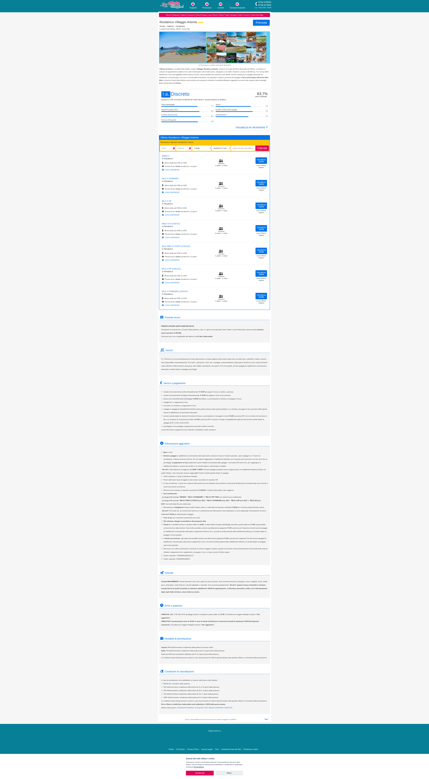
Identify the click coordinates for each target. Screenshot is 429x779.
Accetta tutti (199, 773)
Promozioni (206, 8)
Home (171, 749)
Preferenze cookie (251, 749)
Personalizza (199, 767)
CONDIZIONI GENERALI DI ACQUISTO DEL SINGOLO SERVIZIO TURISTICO (204, 708)
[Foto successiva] (204, 48)
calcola (262, 148)
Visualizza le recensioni (252, 127)
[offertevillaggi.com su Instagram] (217, 737)
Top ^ (267, 719)
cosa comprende (172, 170)
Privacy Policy (193, 749)
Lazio (210, 15)
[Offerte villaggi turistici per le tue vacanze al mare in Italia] (171, 5)
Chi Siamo (180, 749)
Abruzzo (169, 15)
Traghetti (192, 8)
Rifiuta (229, 773)
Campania (191, 15)
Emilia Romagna (201, 15)
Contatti (221, 8)
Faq (216, 749)
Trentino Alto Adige (256, 15)
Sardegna (233, 15)
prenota (261, 22)
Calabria (183, 15)
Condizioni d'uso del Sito (231, 749)
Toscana (246, 15)
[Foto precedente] (162, 48)
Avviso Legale (207, 749)
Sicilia (240, 15)
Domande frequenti (237, 8)
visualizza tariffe (261, 160)
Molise (221, 15)
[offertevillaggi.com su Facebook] (210, 737)
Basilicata (176, 15)
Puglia (227, 15)
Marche (215, 15)
